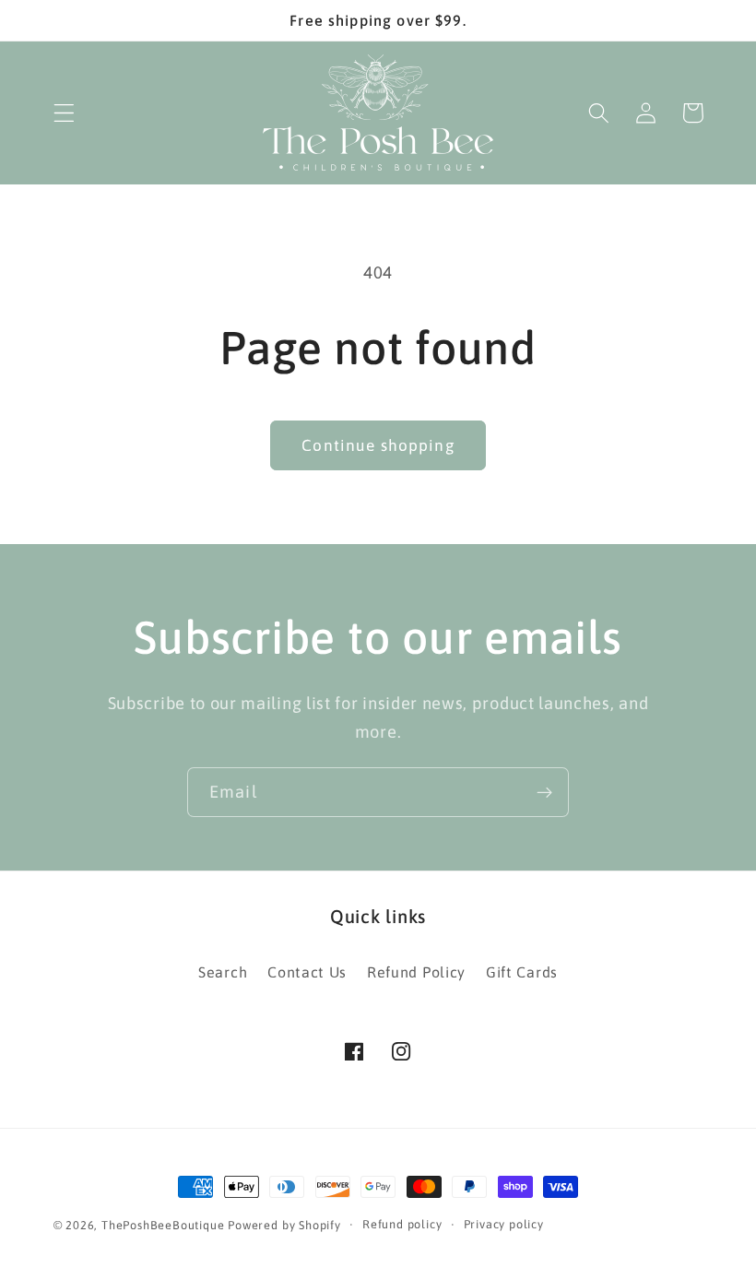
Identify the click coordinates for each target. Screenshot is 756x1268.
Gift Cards (522, 972)
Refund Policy (416, 972)
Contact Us (307, 972)
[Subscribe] (544, 792)
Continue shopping (378, 445)
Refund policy (402, 1224)
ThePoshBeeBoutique (163, 1225)
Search (222, 972)
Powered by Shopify (284, 1225)
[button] (64, 112)
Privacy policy (504, 1224)
